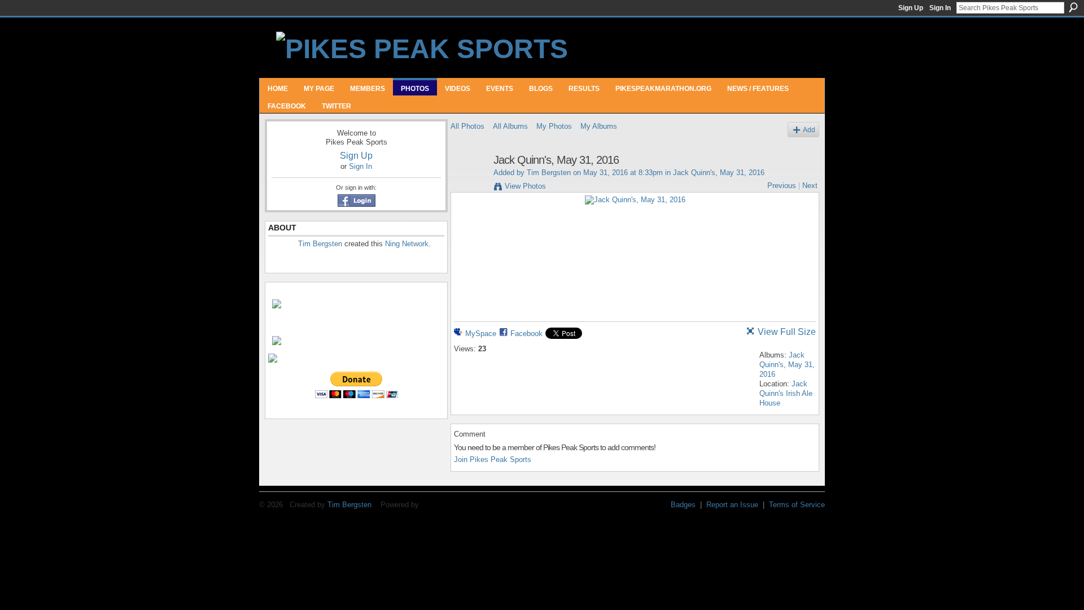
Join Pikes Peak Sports (492, 459)
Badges (683, 504)
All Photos (467, 126)
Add (809, 129)
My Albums (598, 126)
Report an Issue (732, 504)
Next (810, 185)
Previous (781, 185)
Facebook (526, 333)
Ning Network (407, 243)
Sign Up (910, 8)
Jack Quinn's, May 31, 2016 (718, 172)
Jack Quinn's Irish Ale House (785, 393)
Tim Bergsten (320, 243)
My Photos (554, 126)
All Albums (510, 126)
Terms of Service (797, 504)
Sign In (940, 8)
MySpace (480, 333)
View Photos (525, 186)
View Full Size (787, 332)
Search (1073, 7)
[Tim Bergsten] (469, 184)
